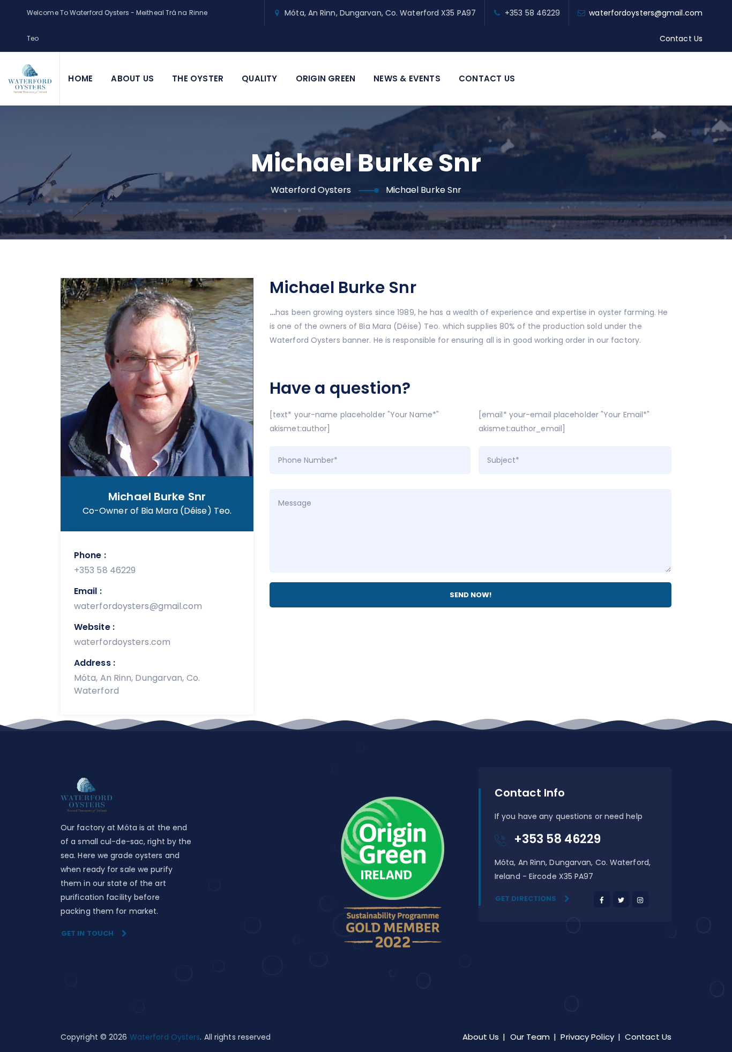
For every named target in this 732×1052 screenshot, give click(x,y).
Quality (259, 78)
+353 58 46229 (105, 570)
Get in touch (87, 933)
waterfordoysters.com (122, 642)
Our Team (530, 1036)
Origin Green (325, 78)
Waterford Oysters (165, 1037)
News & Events (407, 78)
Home (80, 78)
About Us (132, 78)
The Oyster (197, 78)
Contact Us (681, 38)
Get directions (525, 898)
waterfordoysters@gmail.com (646, 12)
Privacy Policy (587, 1036)
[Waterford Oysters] (29, 79)
